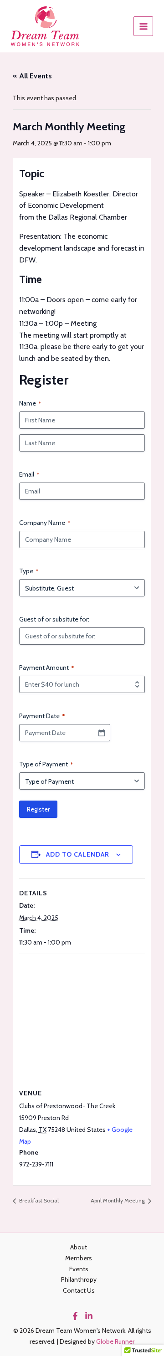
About (78, 1247)
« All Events (32, 76)
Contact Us (79, 1290)
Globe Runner (115, 1341)
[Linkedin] (89, 1316)
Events (78, 1269)
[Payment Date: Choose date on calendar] (102, 733)
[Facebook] (75, 1316)
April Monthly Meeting (118, 1200)
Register (38, 809)
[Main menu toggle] (143, 26)
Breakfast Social (38, 1200)
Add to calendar (77, 854)
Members (78, 1258)
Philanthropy (79, 1279)
